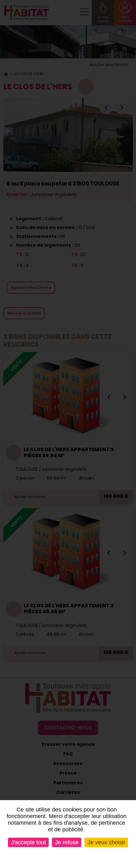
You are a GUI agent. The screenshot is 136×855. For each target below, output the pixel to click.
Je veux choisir (106, 842)
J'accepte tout (28, 842)
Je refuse (66, 842)
